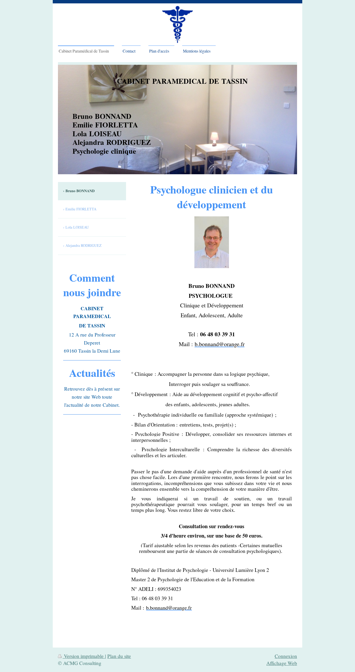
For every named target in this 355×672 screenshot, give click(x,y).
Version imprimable (84, 656)
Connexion (286, 656)
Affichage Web (281, 663)
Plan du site (119, 656)
